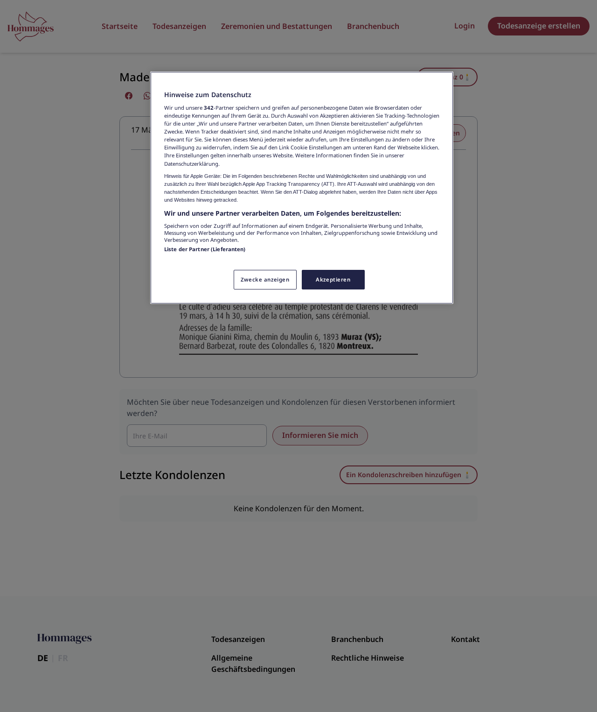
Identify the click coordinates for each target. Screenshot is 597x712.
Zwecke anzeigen (265, 279)
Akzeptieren (333, 279)
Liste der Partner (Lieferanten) (205, 249)
